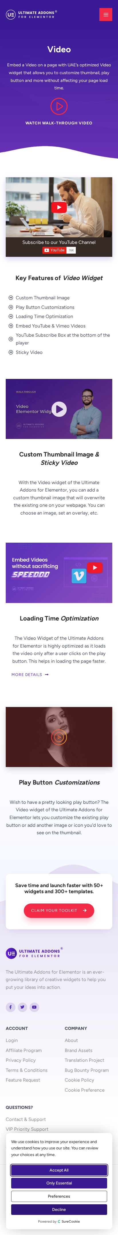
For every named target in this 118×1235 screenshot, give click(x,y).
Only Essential (59, 1183)
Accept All (59, 1170)
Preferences (59, 1196)
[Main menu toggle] (105, 14)
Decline (59, 1209)
